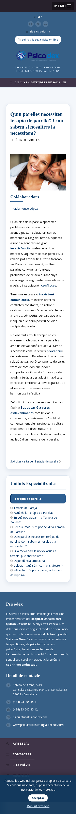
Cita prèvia (22, 765)
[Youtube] (31, 24)
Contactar (22, 754)
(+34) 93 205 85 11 (25, 702)
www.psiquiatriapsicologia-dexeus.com (38, 725)
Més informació (38, 806)
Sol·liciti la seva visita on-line (40, 39)
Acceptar (38, 798)
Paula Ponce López (25, 208)
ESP (39, 16)
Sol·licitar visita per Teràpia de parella (34, 461)
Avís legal (21, 743)
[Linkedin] (45, 24)
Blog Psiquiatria (39, 31)
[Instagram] (38, 24)
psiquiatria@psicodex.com (30, 717)
